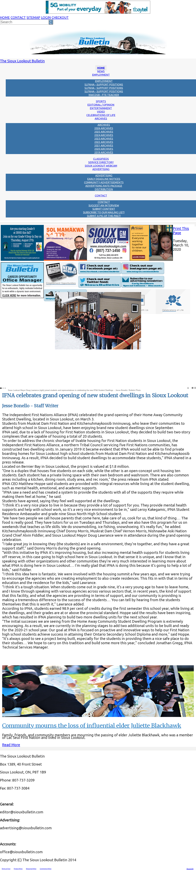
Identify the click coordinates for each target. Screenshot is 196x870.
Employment (101, 74)
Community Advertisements (104, 182)
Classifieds (101, 158)
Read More (11, 745)
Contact (18, 17)
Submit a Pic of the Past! (104, 215)
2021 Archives (103, 145)
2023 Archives (103, 138)
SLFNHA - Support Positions (104, 84)
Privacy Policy (18, 868)
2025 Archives (103, 131)
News (101, 71)
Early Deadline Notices (103, 178)
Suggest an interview (104, 205)
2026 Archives (103, 128)
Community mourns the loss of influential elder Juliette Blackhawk (91, 725)
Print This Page (181, 230)
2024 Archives (103, 135)
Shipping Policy (31, 868)
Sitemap (33, 17)
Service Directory (101, 162)
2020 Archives (103, 148)
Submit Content (103, 208)
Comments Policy (45, 868)
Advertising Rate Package (103, 185)
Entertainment (101, 108)
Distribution (104, 189)
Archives (101, 118)
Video (101, 111)
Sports (101, 101)
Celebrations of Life (100, 115)
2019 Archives (103, 152)
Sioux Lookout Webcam (101, 165)
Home (5, 17)
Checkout (60, 17)
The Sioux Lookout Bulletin (22, 61)
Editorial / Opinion (100, 104)
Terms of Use (6, 868)
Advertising (100, 169)
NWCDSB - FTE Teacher (104, 94)
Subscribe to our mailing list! (104, 212)
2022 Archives (103, 142)
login (46, 17)
